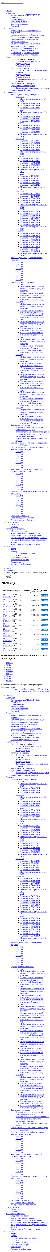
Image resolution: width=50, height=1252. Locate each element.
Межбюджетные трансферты (22, 83)
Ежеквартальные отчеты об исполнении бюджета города (32, 294)
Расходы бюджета (23, 66)
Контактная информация (21, 564)
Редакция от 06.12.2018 (30, 247)
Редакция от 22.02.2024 (30, 132)
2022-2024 (20, 156)
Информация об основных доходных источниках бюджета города (26, 49)
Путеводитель (25, 691)
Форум (13, 549)
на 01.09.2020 (7, 615)
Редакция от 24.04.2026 (30, 105)
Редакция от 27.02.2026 (30, 108)
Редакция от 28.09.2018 (30, 233)
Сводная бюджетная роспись (22, 518)
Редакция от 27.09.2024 (30, 128)
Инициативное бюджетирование (24, 90)
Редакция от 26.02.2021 (30, 183)
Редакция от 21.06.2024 (30, 130)
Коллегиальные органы (15, 529)
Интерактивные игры (20, 560)
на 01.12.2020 (7, 600)
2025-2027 (20, 110)
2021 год (19, 271)
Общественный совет (20, 531)
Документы (10, 92)
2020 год (19, 273)
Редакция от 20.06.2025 (30, 119)
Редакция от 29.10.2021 (30, 178)
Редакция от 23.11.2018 (30, 249)
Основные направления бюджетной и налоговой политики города (26, 45)
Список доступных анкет (26, 553)
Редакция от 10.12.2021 (30, 176)
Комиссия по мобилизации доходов (25, 544)
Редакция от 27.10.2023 (30, 143)
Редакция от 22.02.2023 (30, 150)
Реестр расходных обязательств (24, 520)
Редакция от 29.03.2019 (30, 222)
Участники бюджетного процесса (24, 55)
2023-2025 (20, 139)
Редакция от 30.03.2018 (30, 240)
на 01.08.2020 (7, 620)
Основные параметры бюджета (28, 61)
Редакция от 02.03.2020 (30, 202)
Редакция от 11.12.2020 (30, 194)
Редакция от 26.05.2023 (30, 147)
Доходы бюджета (23, 64)
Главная (9, 11)
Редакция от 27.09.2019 (30, 216)
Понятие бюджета (18, 19)
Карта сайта (43, 689)
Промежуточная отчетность (22, 282)
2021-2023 (20, 174)
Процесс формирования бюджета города (27, 35)
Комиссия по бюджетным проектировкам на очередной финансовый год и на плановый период (29, 540)
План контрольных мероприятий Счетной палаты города (29, 428)
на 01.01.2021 (7, 595)
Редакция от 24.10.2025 (30, 116)
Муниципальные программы (23, 86)
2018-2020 (20, 231)
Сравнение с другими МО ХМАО (25, 53)
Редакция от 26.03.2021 (30, 185)
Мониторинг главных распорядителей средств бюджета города (26, 470)
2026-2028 (20, 97)
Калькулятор (16, 562)
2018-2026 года (22, 445)
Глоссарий (15, 26)
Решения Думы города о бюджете (24, 94)
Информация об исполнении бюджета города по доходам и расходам (32, 288)
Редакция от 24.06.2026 (30, 103)
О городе (9, 28)
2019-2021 (20, 209)
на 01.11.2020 (7, 605)
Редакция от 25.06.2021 (30, 180)
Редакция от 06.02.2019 (30, 225)
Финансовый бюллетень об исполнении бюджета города (32, 298)
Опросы (14, 551)
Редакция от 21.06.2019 (30, 218)
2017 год (19, 280)
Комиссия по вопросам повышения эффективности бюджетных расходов (26, 534)
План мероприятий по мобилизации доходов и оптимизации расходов (29, 448)
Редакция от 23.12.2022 (30, 158)
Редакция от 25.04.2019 (30, 220)
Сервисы (9, 546)
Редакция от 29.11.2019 (30, 214)
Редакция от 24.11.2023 (30, 141)
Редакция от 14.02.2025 (30, 121)
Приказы (14, 527)
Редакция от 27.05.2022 (30, 165)
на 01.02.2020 (7, 649)
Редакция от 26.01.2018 (30, 244)
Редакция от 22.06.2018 (30, 236)
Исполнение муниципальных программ (32, 88)
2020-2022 (20, 191)
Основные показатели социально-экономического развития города (25, 38)
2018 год (19, 277)
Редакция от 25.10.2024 (30, 125)
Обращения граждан (19, 557)
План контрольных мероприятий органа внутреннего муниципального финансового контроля (32, 434)
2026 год (19, 284)
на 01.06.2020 (7, 630)
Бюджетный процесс (19, 24)
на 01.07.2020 (7, 625)
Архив (18, 555)
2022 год (19, 269)
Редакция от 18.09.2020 (30, 196)
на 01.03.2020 (7, 644)
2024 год (19, 264)
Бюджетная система (19, 22)
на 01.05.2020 (7, 634)
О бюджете (10, 13)
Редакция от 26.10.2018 (30, 251)
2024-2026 (20, 123)
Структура (15, 524)
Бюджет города (12, 57)
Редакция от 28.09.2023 (30, 145)
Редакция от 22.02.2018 (30, 242)
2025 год (19, 262)
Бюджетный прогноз (19, 42)
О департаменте (12, 522)
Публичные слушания (20, 516)
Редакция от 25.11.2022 (30, 161)
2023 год (19, 266)
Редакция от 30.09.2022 (30, 163)
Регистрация (17, 689)
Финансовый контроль (20, 425)
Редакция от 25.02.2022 (30, 167)
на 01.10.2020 (7, 610)
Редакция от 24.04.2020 (30, 200)
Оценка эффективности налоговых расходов (29, 443)
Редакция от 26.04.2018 (30, 238)
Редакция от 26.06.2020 (30, 198)
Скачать (44, 595)
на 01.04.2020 (7, 639)
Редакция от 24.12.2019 (30, 211)
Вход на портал (30, 689)
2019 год (19, 275)
